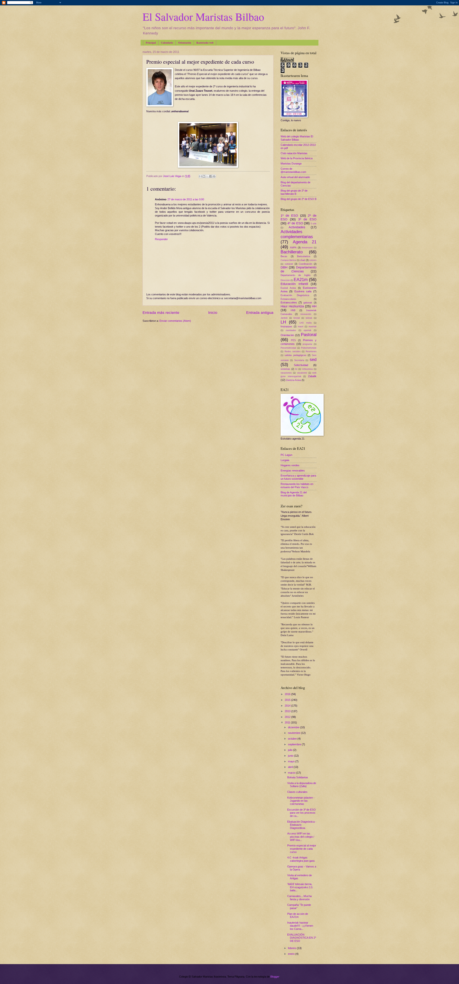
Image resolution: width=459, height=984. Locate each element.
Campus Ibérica (288, 260)
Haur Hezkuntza (292, 306)
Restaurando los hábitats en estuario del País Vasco (297, 486)
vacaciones (286, 373)
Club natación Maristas (294, 153)
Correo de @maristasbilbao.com (293, 170)
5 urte (313, 223)
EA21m (301, 279)
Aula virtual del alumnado (295, 177)
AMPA (293, 247)
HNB (293, 310)
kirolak (297, 318)
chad (302, 260)
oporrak (307, 330)
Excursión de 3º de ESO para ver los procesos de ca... (301, 812)
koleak (309, 318)
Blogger (274, 976)
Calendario (167, 42)
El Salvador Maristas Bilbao (203, 16)
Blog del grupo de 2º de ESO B (298, 199)
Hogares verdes (290, 465)
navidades (291, 330)
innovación (306, 314)
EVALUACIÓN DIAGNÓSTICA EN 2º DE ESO (301, 937)
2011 (288, 722)
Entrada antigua (259, 312)
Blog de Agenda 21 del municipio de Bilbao (294, 494)
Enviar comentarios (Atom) (175, 320)
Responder (161, 239)
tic (296, 369)
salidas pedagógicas (295, 355)
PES (293, 340)
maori (300, 326)
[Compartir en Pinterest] (214, 176)
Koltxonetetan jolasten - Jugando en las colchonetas (300, 800)
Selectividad (301, 365)
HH (314, 306)
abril (291, 767)
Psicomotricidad (288, 348)
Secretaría (299, 360)
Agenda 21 (305, 242)
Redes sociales (292, 351)
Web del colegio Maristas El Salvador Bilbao (297, 138)
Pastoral (308, 334)
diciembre (294, 727)
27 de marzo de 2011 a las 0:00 (185, 199)
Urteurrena (307, 369)
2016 (288, 694)
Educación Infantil (294, 284)
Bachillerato (292, 252)
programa (307, 344)
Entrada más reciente (161, 312)
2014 (288, 705)
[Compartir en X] (207, 176)
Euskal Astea (288, 288)
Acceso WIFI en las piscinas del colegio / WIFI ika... (300, 836)
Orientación (184, 42)
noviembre (294, 732)
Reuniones (311, 351)
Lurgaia (285, 460)
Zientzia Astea (293, 380)
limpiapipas (286, 326)
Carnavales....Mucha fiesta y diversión (299, 898)
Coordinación (305, 264)
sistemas (285, 369)
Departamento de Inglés (296, 275)
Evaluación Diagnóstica (295, 295)
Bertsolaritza (303, 256)
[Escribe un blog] (204, 176)
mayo (291, 761)
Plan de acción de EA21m (297, 915)
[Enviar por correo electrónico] (200, 176)
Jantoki (284, 318)
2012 (288, 717)
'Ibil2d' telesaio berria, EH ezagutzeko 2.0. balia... (300, 887)
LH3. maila (305, 323)
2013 (288, 711)
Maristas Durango (291, 163)
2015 (288, 700)
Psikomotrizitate (308, 348)
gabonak (307, 302)
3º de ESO (307, 219)
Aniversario (307, 247)
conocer (289, 264)
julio (290, 750)
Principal (151, 42)
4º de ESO (295, 223)
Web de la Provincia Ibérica (297, 158)
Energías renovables (293, 470)
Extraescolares (288, 299)
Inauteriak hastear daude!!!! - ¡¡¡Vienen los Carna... (300, 925)
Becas (284, 256)
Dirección (285, 280)
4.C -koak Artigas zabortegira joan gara (300, 859)
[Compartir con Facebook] (210, 176)
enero (291, 953)
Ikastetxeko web (205, 42)
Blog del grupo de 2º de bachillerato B (294, 192)
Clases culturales (297, 791)
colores (312, 260)
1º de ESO (289, 215)
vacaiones (302, 373)
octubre (292, 738)
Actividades (297, 227)
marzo (292, 772)
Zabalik (312, 376)
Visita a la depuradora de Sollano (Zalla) (301, 785)
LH (283, 322)
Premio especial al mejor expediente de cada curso (301, 848)
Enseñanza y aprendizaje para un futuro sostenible (298, 477)
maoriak (312, 326)
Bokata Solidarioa (297, 777)
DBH (284, 267)
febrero (292, 948)
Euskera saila (302, 291)
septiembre (295, 744)
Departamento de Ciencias (298, 269)
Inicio (212, 312)
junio (291, 755)
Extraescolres (289, 302)
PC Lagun (286, 455)
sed (313, 359)
